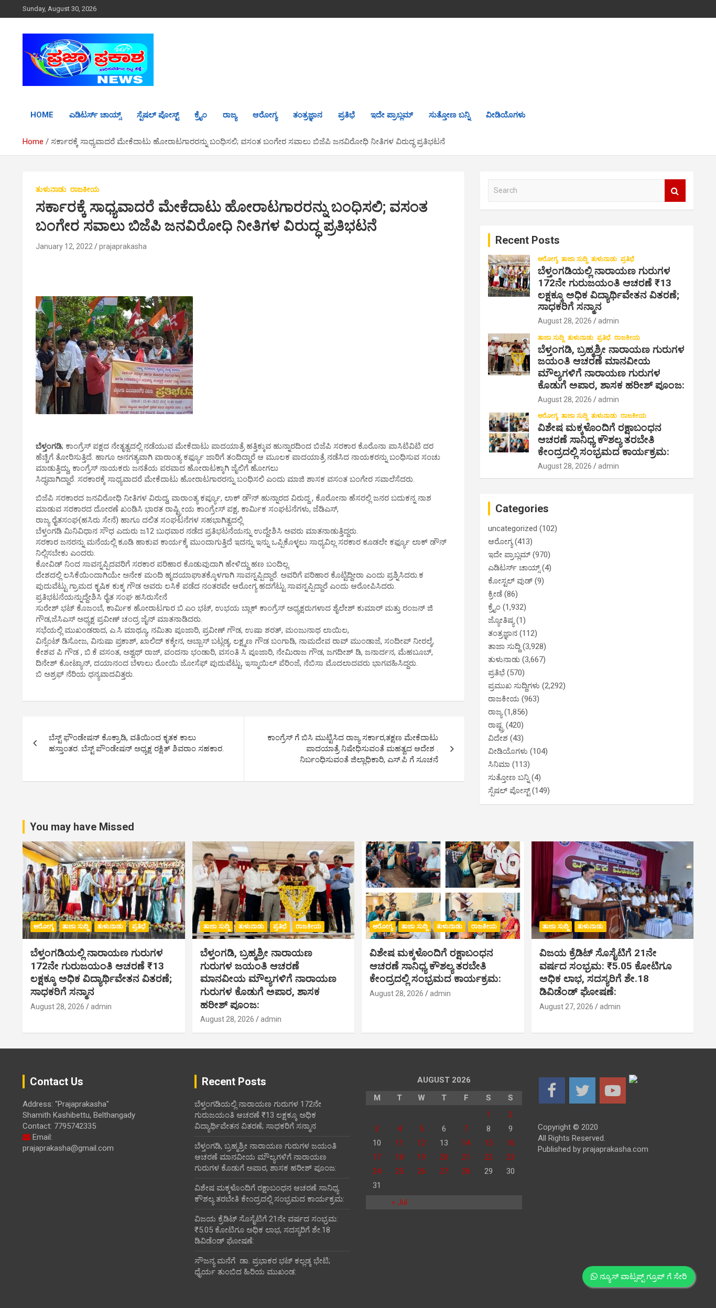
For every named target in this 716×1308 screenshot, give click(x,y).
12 (421, 1143)
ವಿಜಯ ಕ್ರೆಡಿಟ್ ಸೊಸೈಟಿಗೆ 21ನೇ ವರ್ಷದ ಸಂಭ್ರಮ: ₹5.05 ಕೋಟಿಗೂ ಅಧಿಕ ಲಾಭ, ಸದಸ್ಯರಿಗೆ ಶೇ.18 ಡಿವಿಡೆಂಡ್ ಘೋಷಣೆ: (605, 972)
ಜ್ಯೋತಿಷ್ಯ (501, 620)
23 (510, 1157)
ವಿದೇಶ (498, 738)
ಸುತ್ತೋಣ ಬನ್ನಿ (449, 115)
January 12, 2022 (64, 246)
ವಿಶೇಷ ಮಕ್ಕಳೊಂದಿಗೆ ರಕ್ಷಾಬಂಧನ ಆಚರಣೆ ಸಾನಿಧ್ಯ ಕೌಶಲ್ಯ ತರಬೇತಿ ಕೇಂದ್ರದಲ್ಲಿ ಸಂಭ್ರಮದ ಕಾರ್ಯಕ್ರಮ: (603, 439)
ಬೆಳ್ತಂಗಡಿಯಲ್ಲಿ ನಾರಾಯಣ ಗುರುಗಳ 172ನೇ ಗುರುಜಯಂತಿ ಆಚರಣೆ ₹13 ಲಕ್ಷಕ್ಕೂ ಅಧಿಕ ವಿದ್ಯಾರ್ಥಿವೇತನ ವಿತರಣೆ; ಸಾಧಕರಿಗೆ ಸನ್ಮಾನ (608, 288)
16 (510, 1143)
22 (488, 1157)
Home (41, 115)
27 (444, 1171)
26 (421, 1171)
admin (608, 321)
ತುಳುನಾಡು (51, 189)
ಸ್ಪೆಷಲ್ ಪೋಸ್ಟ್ (158, 115)
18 (399, 1157)
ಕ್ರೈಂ (200, 115)
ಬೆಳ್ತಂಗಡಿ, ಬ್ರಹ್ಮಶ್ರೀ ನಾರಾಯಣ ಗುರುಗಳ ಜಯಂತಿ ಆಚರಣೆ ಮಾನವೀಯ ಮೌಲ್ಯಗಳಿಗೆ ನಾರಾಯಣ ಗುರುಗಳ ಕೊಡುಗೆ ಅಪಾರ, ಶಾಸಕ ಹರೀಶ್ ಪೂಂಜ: (611, 367)
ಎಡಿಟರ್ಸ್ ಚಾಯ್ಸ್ (95, 115)
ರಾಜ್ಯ (230, 115)
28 (466, 1171)
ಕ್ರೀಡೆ (495, 594)
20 (444, 1157)
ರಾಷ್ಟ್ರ (496, 725)
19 (421, 1157)
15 (488, 1143)
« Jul (399, 1202)
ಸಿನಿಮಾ (499, 764)
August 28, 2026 (565, 321)
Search (675, 190)
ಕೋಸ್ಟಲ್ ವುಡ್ (510, 581)
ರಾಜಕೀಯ (85, 189)
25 (399, 1171)
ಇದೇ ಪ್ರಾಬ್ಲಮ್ (392, 115)
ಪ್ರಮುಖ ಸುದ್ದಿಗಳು (514, 685)
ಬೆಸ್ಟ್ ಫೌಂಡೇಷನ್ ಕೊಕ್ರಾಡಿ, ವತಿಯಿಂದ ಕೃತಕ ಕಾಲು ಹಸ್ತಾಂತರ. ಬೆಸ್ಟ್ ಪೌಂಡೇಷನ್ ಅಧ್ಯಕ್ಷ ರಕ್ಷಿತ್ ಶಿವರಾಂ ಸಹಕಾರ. (136, 743)
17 (377, 1157)
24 (377, 1171)
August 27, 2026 (566, 1006)
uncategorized (512, 528)
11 (399, 1143)
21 (466, 1157)
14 (466, 1143)
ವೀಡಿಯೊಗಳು (506, 115)
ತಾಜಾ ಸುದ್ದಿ (574, 259)
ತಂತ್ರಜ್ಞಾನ (307, 115)
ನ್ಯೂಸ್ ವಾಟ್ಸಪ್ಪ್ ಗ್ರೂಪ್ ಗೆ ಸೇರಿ (642, 1276)
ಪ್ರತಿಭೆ (346, 115)
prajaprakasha (123, 246)
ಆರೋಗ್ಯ (265, 115)
